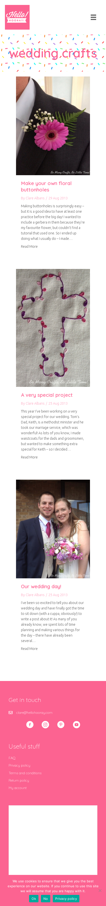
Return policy (19, 780)
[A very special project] (53, 327)
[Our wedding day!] (53, 529)
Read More (29, 246)
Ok (34, 899)
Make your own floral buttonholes (46, 186)
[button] (29, 724)
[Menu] (93, 17)
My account (18, 788)
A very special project (47, 395)
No (45, 899)
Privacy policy (19, 765)
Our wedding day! (41, 586)
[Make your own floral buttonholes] (53, 125)
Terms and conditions (25, 773)
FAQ (12, 758)
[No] (99, 890)
